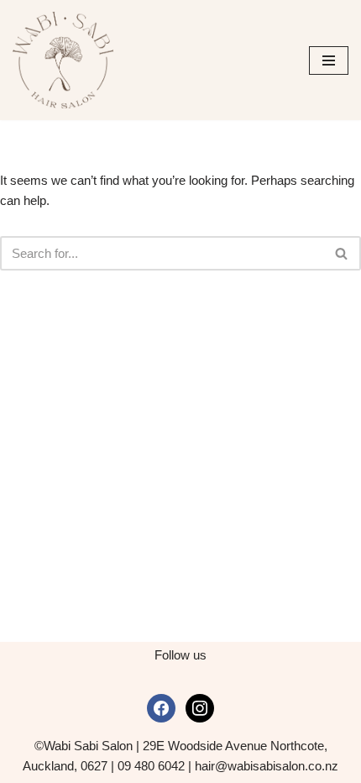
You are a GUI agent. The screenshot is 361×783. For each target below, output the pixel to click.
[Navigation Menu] (328, 60)
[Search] (342, 253)
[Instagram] (200, 707)
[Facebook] (161, 707)
